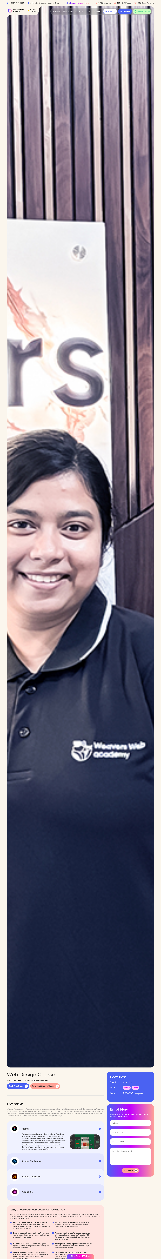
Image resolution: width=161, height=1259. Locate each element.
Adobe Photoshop (32, 1161)
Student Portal (143, 11)
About (81, 11)
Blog (88, 11)
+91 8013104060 (17, 3)
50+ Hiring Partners (146, 3)
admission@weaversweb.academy (44, 3)
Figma (25, 1128)
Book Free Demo (16, 1086)
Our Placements (69, 11)
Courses (56, 11)
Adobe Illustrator (31, 1176)
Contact (97, 11)
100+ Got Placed (124, 3)
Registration (110, 11)
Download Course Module (43, 1086)
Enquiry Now (125, 11)
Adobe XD (27, 1191)
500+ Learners (104, 3)
